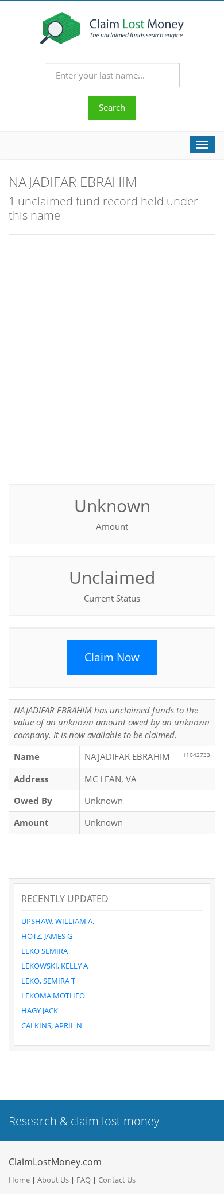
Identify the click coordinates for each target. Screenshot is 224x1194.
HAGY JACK (39, 1010)
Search (112, 107)
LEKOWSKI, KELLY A (54, 966)
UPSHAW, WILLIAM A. (57, 921)
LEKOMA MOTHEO (53, 995)
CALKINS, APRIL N (51, 1025)
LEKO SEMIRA (44, 951)
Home (19, 1180)
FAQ (83, 1180)
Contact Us (117, 1180)
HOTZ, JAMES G (46, 936)
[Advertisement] (112, 358)
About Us (53, 1180)
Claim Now (112, 657)
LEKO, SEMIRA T (48, 981)
